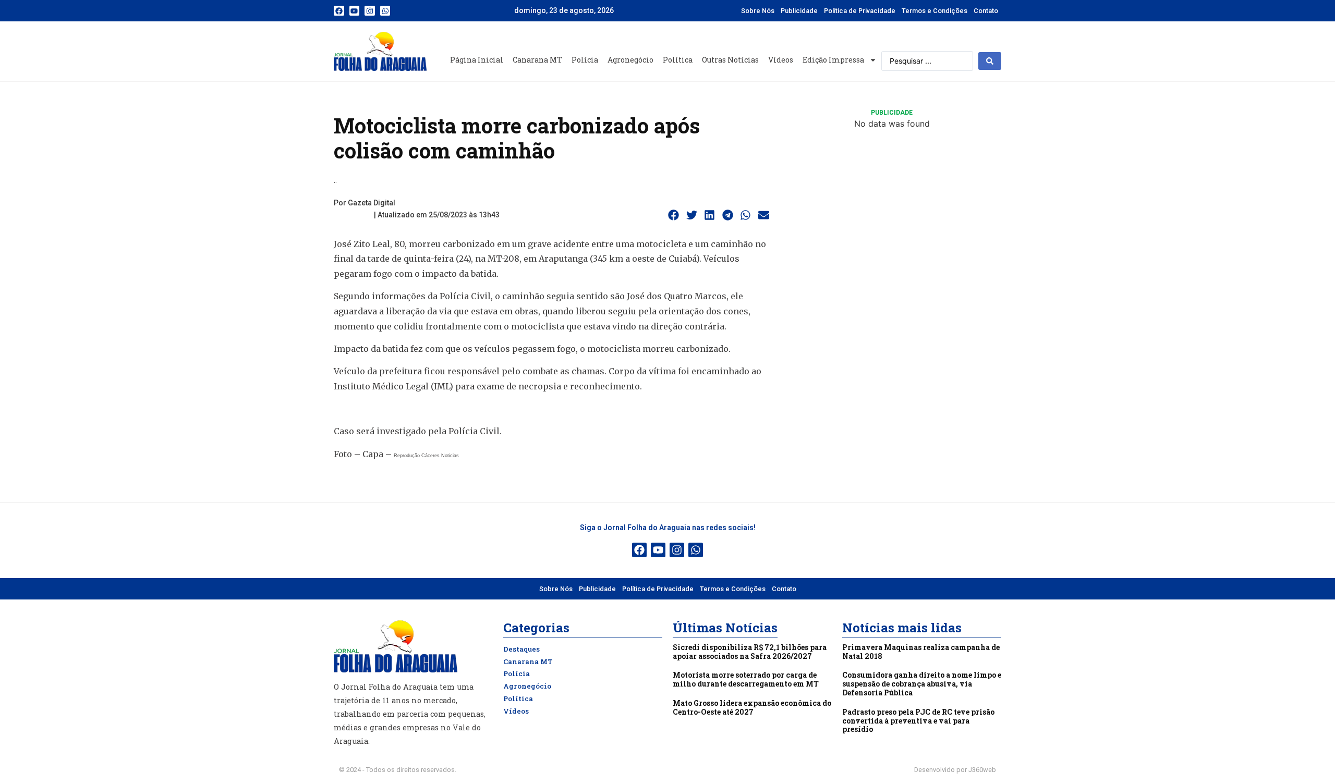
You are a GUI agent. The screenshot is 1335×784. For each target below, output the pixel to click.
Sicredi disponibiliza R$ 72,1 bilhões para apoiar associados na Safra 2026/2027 (750, 651)
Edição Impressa (833, 60)
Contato (986, 11)
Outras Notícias (730, 60)
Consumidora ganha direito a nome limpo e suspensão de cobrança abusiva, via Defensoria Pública (921, 683)
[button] (673, 215)
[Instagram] (370, 11)
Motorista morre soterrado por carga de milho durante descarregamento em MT (746, 679)
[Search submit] (989, 61)
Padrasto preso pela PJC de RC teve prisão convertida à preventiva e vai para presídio (918, 720)
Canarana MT (537, 60)
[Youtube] (354, 11)
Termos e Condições (934, 11)
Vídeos (780, 60)
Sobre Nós (757, 11)
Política (678, 60)
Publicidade (799, 11)
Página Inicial (476, 60)
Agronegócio (630, 60)
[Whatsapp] (385, 11)
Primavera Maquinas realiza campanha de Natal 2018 (921, 651)
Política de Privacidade (859, 11)
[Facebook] (339, 11)
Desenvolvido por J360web (955, 770)
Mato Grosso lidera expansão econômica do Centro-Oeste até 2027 (752, 707)
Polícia (585, 60)
